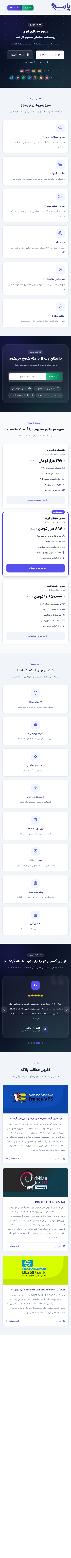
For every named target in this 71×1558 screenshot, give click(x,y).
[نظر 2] (39, 1038)
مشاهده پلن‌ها (18, 54)
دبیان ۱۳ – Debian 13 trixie (50, 1197)
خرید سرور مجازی (48, 54)
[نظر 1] (42, 1038)
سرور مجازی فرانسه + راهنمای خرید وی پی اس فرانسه (37, 1113)
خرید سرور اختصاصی (37, 636)
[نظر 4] (31, 1038)
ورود (26, 7)
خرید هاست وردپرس (37, 500)
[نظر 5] (28, 1038)
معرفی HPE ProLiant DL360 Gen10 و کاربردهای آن (38, 1285)
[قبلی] (67, 1007)
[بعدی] (4, 1007)
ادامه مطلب (14, 1153)
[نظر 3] (35, 1038)
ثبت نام (13, 7)
